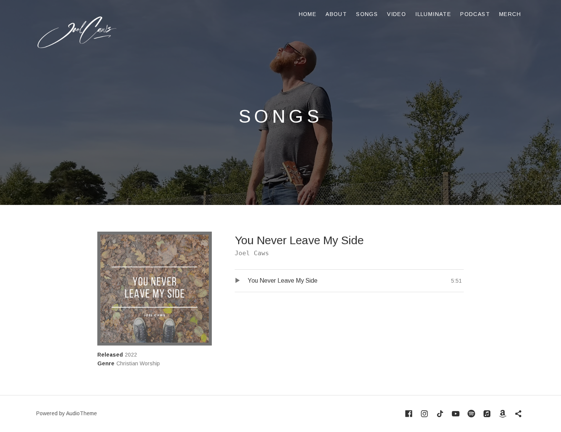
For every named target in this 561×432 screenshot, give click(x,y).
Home (308, 14)
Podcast (475, 14)
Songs (367, 14)
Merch (510, 14)
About (336, 14)
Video (396, 14)
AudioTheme (81, 413)
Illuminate (433, 14)
